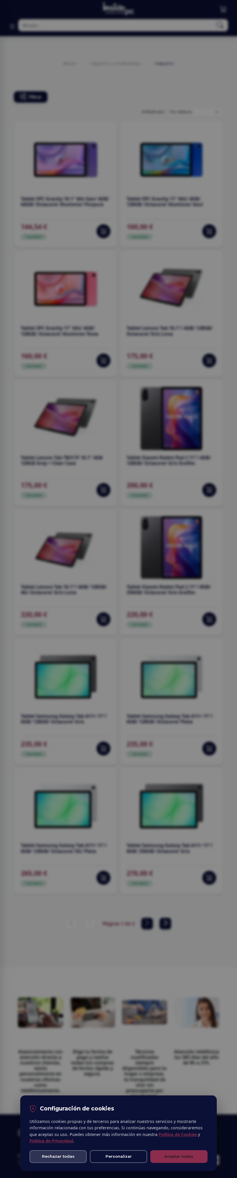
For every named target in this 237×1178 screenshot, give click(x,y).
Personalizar (118, 1156)
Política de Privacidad (51, 1141)
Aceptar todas (178, 1156)
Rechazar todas (58, 1156)
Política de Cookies (178, 1134)
